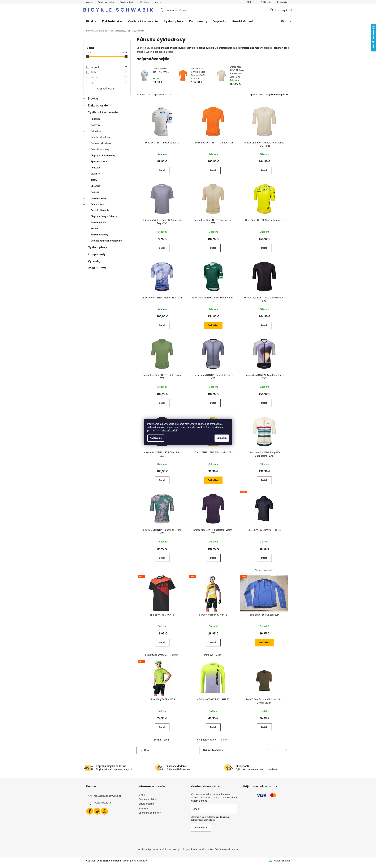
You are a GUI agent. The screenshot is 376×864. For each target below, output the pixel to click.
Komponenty (96, 254)
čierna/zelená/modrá (156, 655)
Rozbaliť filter (105, 88)
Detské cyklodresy (100, 149)
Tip (108, 82)
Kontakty (144, 2)
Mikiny (94, 228)
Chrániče (95, 186)
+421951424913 (102, 802)
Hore (146, 750)
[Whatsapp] (104, 811)
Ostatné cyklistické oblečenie (106, 240)
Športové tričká (99, 161)
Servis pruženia (127, 2)
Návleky (95, 192)
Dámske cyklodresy (101, 143)
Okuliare (95, 173)
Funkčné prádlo (99, 222)
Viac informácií (169, 430)
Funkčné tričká (99, 198)
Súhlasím (222, 438)
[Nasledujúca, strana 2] (277, 750)
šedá (218, 655)
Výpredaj (94, 261)
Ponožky (95, 167)
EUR (249, 2)
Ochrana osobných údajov (176, 849)
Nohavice (96, 125)
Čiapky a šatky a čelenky (104, 216)
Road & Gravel (97, 268)
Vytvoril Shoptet (281, 860)
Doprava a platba (106, 2)
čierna (258, 570)
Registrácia (282, 2)
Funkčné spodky (99, 234)
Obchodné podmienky (150, 812)
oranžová (208, 655)
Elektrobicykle (98, 105)
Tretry (94, 180)
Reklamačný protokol (202, 849)
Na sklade (109, 67)
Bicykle (93, 98)
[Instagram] (97, 811)
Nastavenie (156, 438)
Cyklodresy (97, 131)
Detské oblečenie (100, 210)
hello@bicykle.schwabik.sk (107, 795)
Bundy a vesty (98, 204)
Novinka (108, 77)
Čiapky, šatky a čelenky (103, 155)
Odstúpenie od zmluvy (226, 849)
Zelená (157, 739)
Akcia (108, 72)
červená (268, 570)
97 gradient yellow (206, 739)
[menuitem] (91, 21)
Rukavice (95, 119)
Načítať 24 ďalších (213, 750)
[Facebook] (89, 811)
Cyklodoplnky (97, 247)
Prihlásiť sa (201, 827)
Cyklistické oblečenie (103, 112)
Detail (162, 170)
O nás (89, 2)
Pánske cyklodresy (100, 137)
